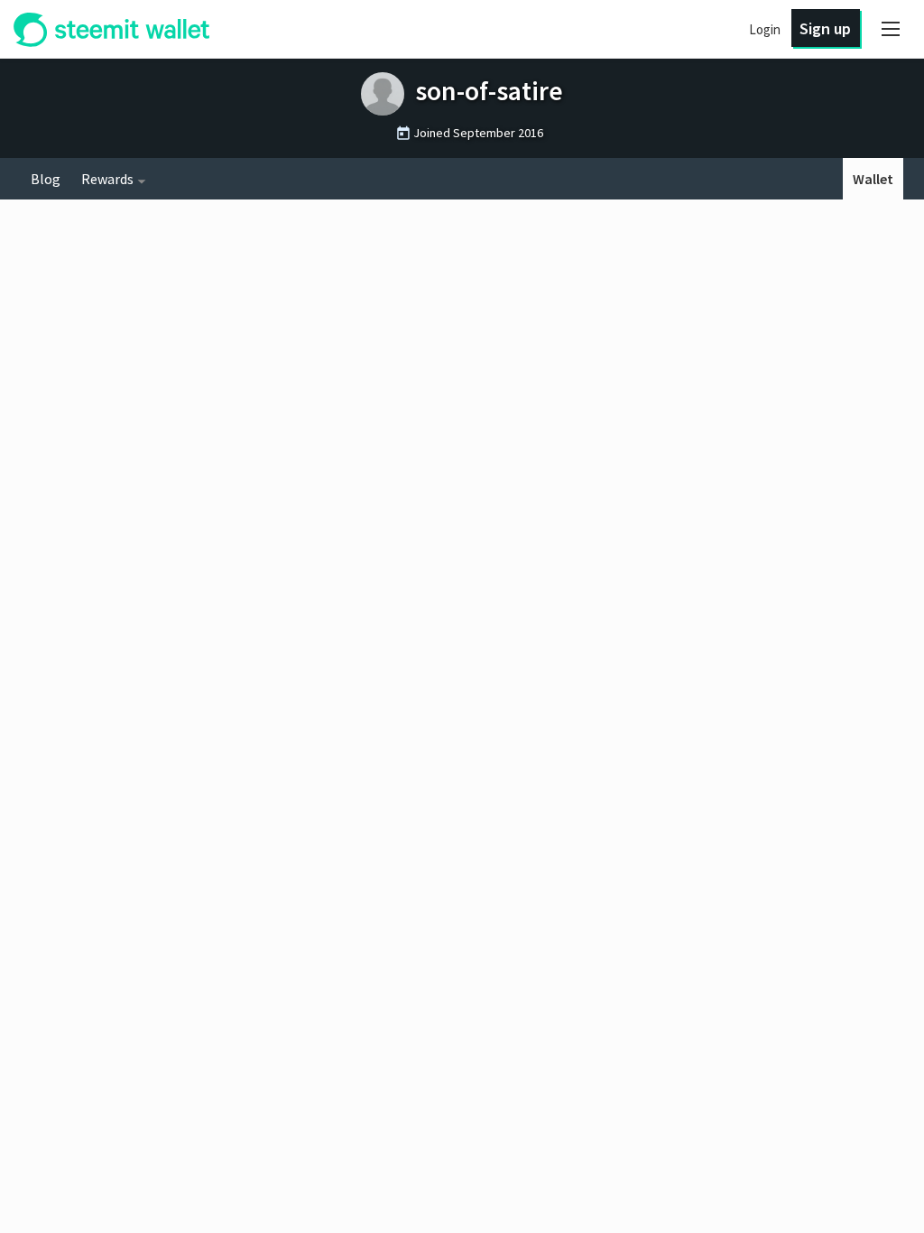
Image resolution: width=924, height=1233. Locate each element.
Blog (45, 179)
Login (765, 29)
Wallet (873, 179)
